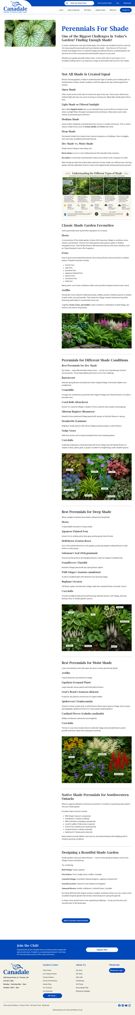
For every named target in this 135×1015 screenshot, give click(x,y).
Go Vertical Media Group (73, 1010)
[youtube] (126, 1005)
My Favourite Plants (105, 3)
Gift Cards (87, 10)
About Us (113, 10)
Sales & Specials (74, 10)
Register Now (102, 950)
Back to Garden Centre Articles (76, 920)
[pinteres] (123, 1005)
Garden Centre (100, 10)
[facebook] (119, 1005)
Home (61, 10)
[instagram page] (129, 1005)
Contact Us (126, 10)
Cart (117, 3)
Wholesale (127, 3)
